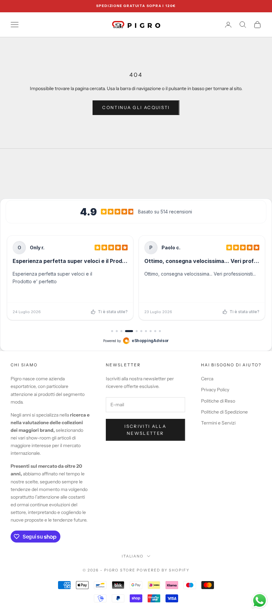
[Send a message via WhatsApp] (259, 600)
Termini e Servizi (218, 423)
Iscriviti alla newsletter (145, 430)
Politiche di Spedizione (224, 412)
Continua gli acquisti (136, 107)
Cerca (207, 379)
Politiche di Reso (218, 401)
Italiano (133, 556)
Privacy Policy (215, 390)
